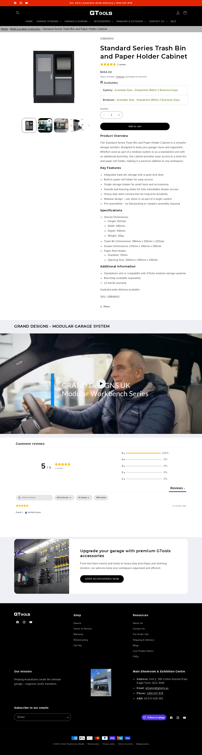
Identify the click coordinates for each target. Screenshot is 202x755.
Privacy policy (109, 744)
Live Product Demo (143, 651)
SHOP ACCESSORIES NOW (102, 579)
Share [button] (106, 306)
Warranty (78, 634)
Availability (111, 83)
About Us (138, 623)
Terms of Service (83, 629)
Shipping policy (142, 744)
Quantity (104, 109)
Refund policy (81, 640)
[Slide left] (17, 125)
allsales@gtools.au (157, 688)
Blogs (136, 645)
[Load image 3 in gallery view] (77, 125)
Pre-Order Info (141, 634)
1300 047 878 (155, 693)
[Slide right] (88, 125)
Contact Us (139, 629)
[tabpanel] (101, 515)
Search (77, 623)
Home (4, 29)
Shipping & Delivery (143, 640)
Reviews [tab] (177, 488)
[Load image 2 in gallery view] (61, 125)
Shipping (120, 77)
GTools (63, 744)
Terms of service (125, 744)
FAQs (136, 656)
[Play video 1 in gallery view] (45, 125)
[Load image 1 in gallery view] (29, 125)
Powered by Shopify (75, 744)
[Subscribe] (67, 717)
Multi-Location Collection (25, 29)
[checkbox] (101, 498)
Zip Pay (78, 645)
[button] (17, 12)
